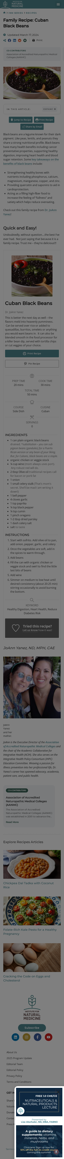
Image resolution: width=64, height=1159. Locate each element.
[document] (32, 579)
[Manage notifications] (56, 1151)
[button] (58, 1091)
